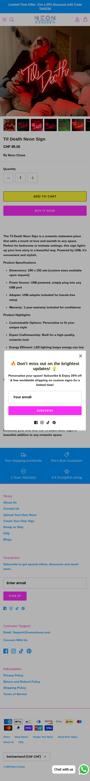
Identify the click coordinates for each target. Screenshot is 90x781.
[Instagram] (42, 422)
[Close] (80, 355)
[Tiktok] (48, 422)
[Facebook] (35, 422)
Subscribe (45, 410)
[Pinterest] (54, 422)
